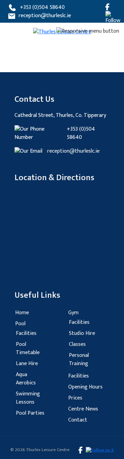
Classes (77, 344)
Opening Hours (85, 387)
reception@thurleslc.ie (45, 15)
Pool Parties (30, 413)
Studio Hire (82, 333)
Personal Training (79, 359)
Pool (20, 323)
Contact (77, 420)
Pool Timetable (28, 348)
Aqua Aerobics (26, 378)
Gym (73, 312)
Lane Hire (27, 363)
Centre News (83, 409)
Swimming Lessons (28, 398)
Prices (75, 398)
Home (22, 312)
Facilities (26, 333)
